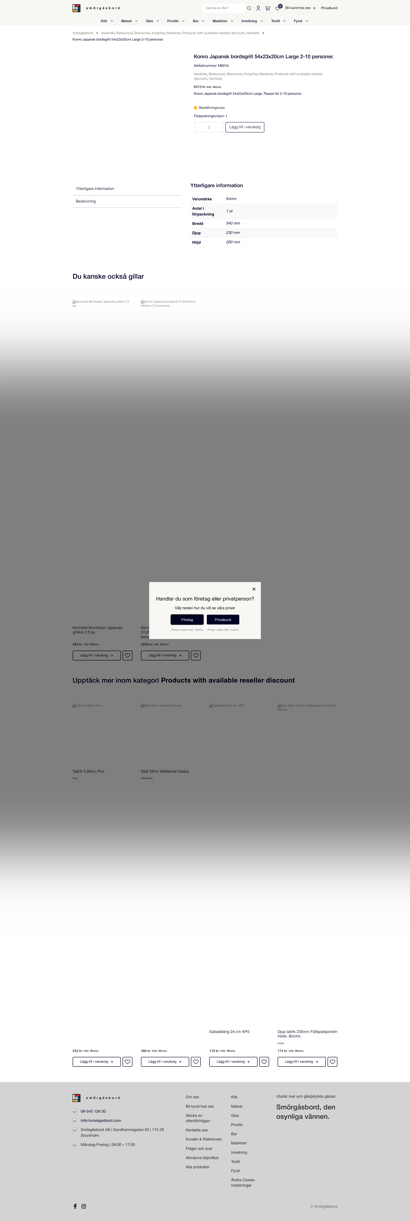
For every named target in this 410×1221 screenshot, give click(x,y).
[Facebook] (75, 1206)
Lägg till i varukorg (245, 127)
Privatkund (329, 8)
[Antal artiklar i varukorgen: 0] (268, 8)
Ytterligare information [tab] (95, 189)
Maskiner (174, 33)
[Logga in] (258, 8)
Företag (187, 619)
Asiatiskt (107, 33)
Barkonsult (124, 33)
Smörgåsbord (83, 33)
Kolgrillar (158, 33)
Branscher (142, 33)
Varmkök (252, 33)
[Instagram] (83, 1206)
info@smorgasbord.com (101, 1121)
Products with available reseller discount (213, 33)
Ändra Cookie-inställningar (243, 1182)
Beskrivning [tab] (86, 201)
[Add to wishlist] (177, 59)
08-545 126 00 (93, 1111)
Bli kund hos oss (298, 8)
